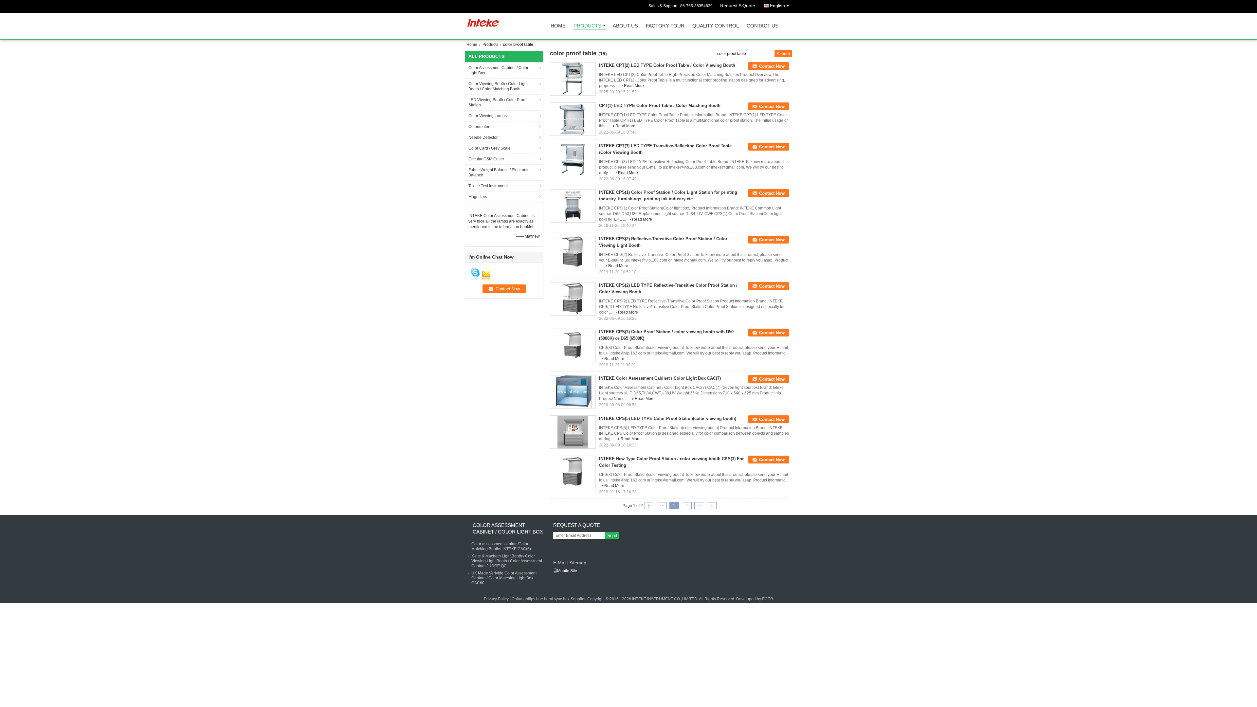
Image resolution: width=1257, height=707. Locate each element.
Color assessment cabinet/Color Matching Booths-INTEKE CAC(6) (501, 546)
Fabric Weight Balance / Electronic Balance (498, 172)
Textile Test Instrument (488, 186)
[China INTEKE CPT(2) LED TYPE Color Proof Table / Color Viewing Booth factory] (573, 79)
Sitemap (577, 562)
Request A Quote (737, 5)
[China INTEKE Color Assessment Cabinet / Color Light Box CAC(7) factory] (573, 391)
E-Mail (559, 562)
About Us (625, 26)
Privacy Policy (496, 599)
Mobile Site (567, 571)
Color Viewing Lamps (487, 116)
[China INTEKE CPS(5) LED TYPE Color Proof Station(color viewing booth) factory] (573, 432)
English (777, 5)
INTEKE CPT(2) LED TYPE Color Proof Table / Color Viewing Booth (667, 65)
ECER (767, 599)
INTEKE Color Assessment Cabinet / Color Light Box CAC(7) (660, 378)
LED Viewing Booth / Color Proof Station (497, 102)
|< (649, 505)
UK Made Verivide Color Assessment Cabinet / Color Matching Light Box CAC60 (504, 578)
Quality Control (715, 26)
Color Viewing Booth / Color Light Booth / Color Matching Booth (498, 86)
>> (699, 505)
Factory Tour (665, 26)
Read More (634, 85)
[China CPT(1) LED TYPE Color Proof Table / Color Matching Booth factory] (573, 119)
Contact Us (762, 26)
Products (587, 26)
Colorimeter (478, 126)
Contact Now (772, 66)
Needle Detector (483, 137)
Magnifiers (477, 196)
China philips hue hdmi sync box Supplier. (549, 599)
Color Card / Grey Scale (489, 148)
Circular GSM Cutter (486, 159)
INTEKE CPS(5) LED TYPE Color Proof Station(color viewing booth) (667, 418)
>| (711, 505)
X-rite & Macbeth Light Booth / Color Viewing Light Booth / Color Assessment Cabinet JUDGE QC (506, 561)
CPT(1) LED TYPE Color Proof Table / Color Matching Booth (659, 105)
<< (662, 505)
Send (612, 535)
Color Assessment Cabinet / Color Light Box (498, 70)
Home (558, 26)
